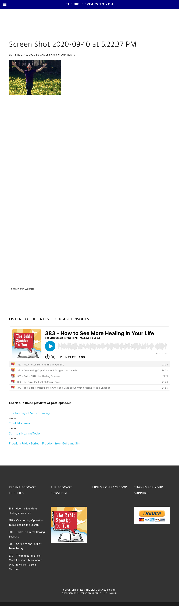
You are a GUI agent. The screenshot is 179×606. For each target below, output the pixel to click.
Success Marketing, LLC (92, 593)
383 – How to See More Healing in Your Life (23, 511)
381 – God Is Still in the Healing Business (27, 534)
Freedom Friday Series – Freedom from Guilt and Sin (44, 443)
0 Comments (66, 55)
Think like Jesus (19, 423)
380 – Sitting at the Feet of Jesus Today (25, 546)
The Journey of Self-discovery (29, 413)
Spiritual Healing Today (25, 433)
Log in (113, 593)
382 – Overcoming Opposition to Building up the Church (26, 522)
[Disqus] (89, 147)
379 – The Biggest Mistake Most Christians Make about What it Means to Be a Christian (25, 563)
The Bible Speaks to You (101, 590)
